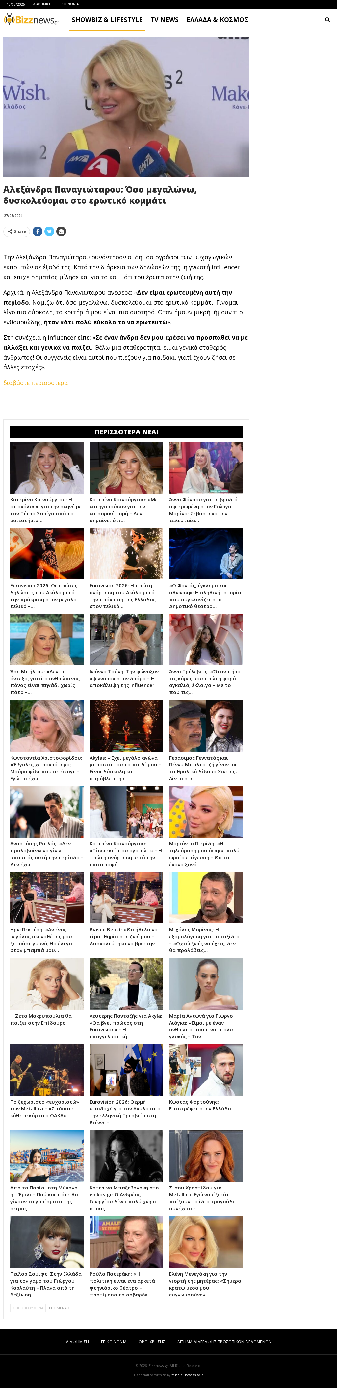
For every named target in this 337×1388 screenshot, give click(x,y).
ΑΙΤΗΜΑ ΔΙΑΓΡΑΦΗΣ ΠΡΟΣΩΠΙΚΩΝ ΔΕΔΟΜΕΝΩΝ (224, 1342)
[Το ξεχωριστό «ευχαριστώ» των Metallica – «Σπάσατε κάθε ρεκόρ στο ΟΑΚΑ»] (47, 1070)
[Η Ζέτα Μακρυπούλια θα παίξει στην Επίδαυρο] (47, 983)
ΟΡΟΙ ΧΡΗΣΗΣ (152, 1342)
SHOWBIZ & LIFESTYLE (107, 19)
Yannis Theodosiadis (187, 1375)
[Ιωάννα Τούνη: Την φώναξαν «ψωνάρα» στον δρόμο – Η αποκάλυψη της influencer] (126, 639)
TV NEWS (164, 19)
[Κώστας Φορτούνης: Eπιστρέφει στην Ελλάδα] (206, 1070)
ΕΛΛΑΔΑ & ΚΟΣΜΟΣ (217, 19)
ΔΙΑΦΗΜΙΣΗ (42, 4)
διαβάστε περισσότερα (35, 383)
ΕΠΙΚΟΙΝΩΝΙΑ (67, 4)
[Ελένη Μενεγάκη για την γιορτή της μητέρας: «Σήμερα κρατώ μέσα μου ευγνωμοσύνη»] (206, 1242)
